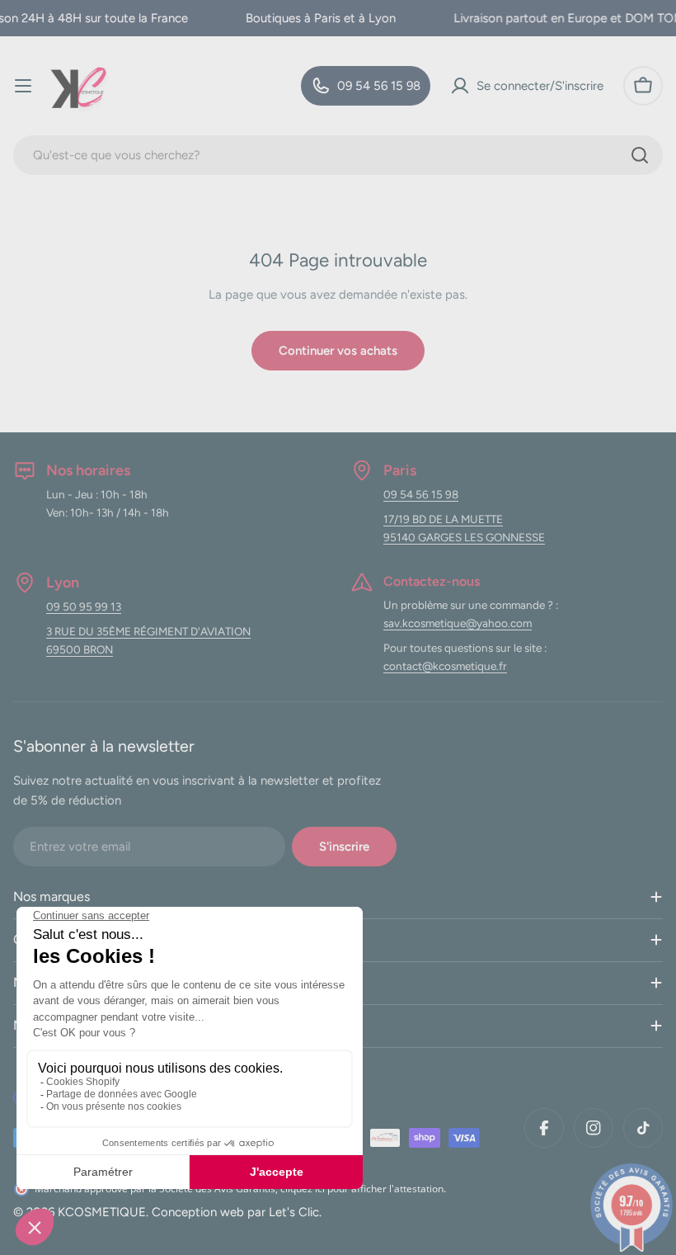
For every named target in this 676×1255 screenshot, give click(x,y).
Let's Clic (294, 1212)
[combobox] (338, 155)
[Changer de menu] (23, 86)
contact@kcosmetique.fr (445, 665)
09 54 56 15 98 (420, 494)
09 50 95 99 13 (83, 606)
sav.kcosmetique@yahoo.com (457, 623)
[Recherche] (640, 155)
